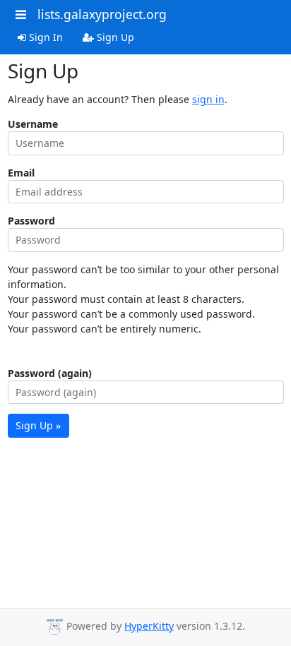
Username (33, 124)
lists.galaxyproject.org (102, 14)
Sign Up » (38, 425)
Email (21, 172)
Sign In (44, 37)
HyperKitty (149, 626)
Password (31, 220)
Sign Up (114, 37)
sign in (208, 99)
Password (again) (50, 373)
